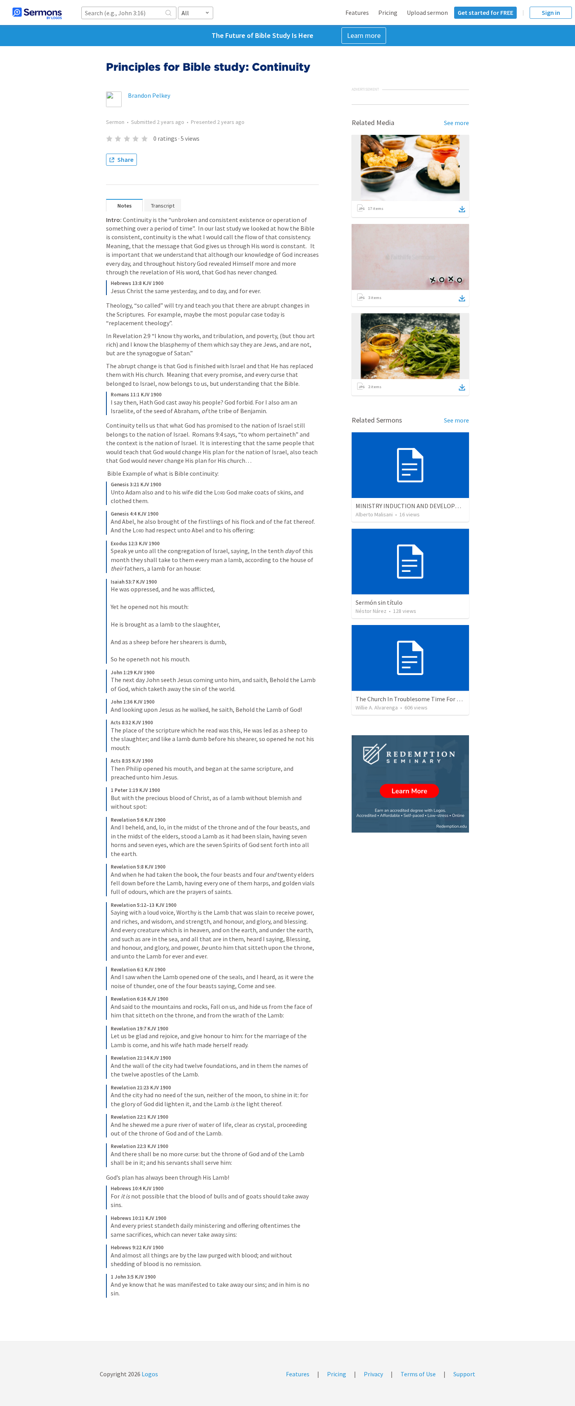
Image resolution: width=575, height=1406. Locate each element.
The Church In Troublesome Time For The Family (421, 699)
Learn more (364, 35)
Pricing (387, 12)
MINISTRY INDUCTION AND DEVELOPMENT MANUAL (426, 506)
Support (464, 1374)
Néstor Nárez (371, 610)
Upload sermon (427, 12)
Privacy (373, 1374)
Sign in (551, 12)
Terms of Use (418, 1374)
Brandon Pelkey (149, 95)
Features (357, 12)
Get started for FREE (485, 12)
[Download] (462, 209)
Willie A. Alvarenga (377, 707)
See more (456, 123)
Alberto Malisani (374, 514)
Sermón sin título (379, 602)
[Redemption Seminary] (410, 784)
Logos (149, 1374)
